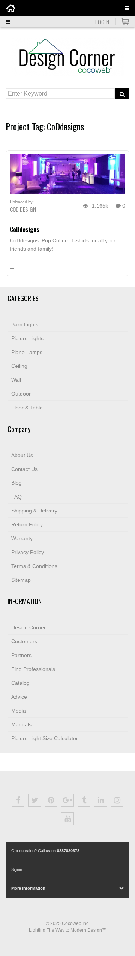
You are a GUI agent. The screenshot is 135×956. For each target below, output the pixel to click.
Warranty (22, 538)
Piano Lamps (26, 352)
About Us (22, 455)
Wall (16, 380)
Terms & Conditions (34, 566)
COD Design (23, 209)
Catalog (20, 683)
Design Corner (28, 627)
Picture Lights (27, 338)
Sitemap (21, 580)
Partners (21, 655)
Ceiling (19, 366)
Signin (16, 869)
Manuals (21, 724)
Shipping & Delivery (34, 511)
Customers (24, 641)
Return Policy (27, 524)
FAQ (16, 497)
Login (102, 22)
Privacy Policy (27, 552)
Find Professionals (33, 669)
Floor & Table (27, 408)
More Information (28, 888)
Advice (19, 697)
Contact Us (24, 469)
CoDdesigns (24, 229)
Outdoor (21, 394)
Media (18, 711)
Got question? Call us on (45, 850)
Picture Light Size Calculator (44, 738)
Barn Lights (24, 324)
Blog (16, 483)
